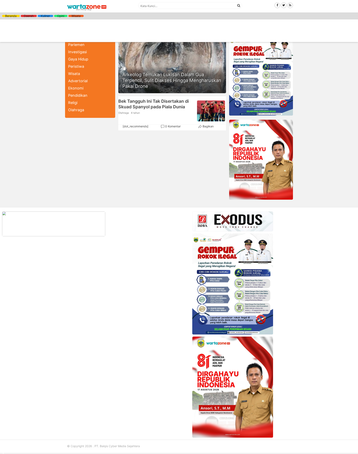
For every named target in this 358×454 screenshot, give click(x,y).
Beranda (11, 16)
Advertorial (78, 81)
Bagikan (208, 126)
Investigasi (77, 52)
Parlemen (76, 44)
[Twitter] (284, 5)
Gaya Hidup (78, 59)
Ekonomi (75, 88)
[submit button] (239, 5)
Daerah (29, 16)
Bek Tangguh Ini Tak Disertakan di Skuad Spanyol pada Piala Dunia (153, 104)
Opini (60, 16)
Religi (72, 102)
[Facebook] (277, 5)
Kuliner (45, 16)
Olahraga (76, 110)
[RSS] (290, 5)
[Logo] (87, 11)
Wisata (76, 16)
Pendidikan (77, 95)
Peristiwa (76, 66)
